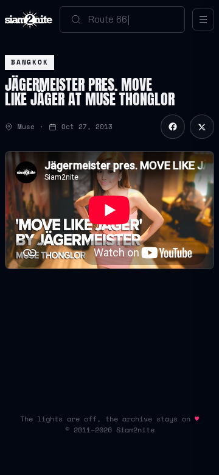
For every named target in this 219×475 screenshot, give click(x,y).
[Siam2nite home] (28, 19)
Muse (26, 127)
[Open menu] (203, 19)
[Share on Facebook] (173, 126)
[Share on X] (202, 126)
